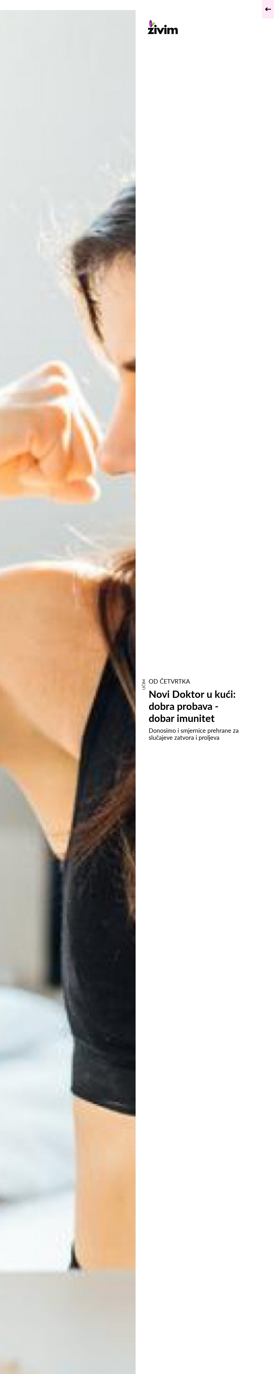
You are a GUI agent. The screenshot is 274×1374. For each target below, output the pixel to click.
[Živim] (196, 27)
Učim (143, 684)
